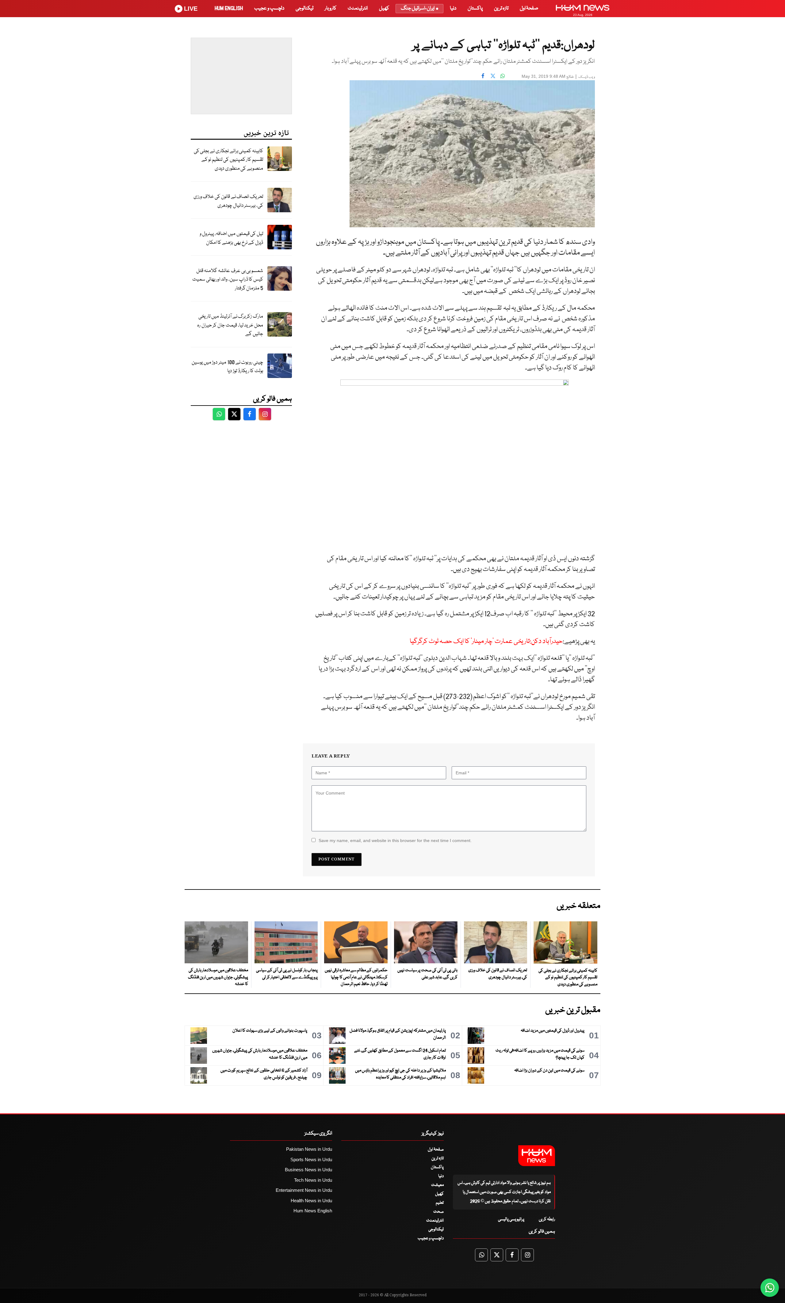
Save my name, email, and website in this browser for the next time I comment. (395, 840)
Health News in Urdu (311, 1200)
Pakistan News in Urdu (309, 1149)
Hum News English (312, 1210)
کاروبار (330, 8)
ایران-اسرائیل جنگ (418, 8)
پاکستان (475, 8)
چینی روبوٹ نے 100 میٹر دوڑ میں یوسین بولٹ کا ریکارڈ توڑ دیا (227, 367)
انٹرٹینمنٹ (358, 8)
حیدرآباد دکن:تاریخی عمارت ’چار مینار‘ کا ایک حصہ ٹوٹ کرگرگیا (486, 641)
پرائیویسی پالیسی (511, 1219)
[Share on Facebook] (483, 75)
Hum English (229, 8)
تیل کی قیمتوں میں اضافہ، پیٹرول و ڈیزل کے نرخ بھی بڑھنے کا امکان (231, 238)
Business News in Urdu (308, 1169)
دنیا (453, 8)
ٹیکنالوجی (304, 8)
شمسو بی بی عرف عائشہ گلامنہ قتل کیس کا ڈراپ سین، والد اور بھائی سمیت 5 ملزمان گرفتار (227, 279)
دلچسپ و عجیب (269, 8)
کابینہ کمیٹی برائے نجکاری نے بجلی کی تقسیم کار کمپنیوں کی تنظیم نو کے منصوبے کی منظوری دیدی (228, 159)
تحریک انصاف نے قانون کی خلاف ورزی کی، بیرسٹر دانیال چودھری (228, 201)
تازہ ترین (501, 8)
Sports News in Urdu (311, 1159)
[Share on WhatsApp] (502, 75)
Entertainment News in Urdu (304, 1190)
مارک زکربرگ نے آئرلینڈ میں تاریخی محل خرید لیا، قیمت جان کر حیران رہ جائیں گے (230, 325)
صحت (438, 1211)
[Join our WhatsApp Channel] (769, 1287)
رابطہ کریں (547, 1219)
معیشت (437, 1185)
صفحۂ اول (529, 8)
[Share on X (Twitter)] (492, 75)
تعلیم (440, 1202)
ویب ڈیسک (586, 77)
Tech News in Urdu (313, 1180)
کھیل (384, 8)
